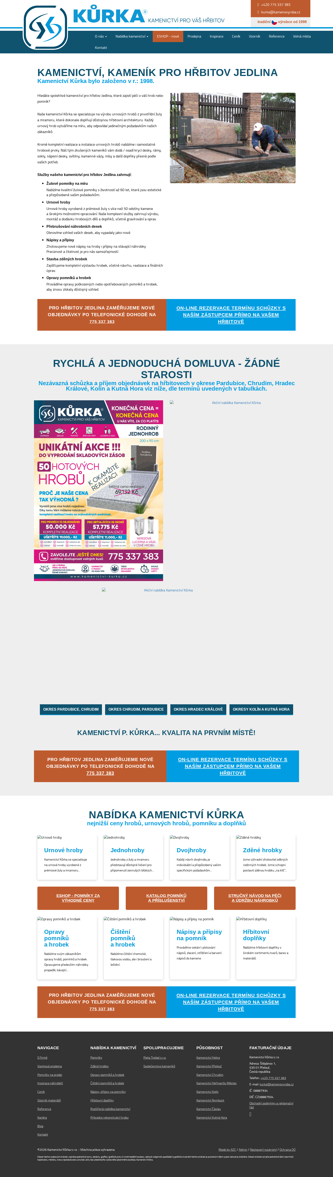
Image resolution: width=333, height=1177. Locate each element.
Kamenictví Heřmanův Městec (216, 1083)
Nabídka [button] (130, 36)
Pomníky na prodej (49, 1074)
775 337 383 (102, 321)
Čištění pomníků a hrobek (107, 1083)
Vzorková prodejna (49, 1066)
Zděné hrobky (99, 1066)
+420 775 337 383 (273, 1078)
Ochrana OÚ (288, 1149)
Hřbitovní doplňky (102, 1100)
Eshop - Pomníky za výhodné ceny (78, 898)
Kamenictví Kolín (207, 1091)
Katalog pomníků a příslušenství (166, 898)
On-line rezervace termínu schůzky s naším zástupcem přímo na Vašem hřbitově (231, 314)
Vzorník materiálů (49, 1100)
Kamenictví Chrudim (209, 1074)
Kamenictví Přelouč (209, 1066)
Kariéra (42, 1117)
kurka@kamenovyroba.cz (277, 1084)
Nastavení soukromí (263, 1149)
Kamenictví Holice (208, 1057)
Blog (40, 1126)
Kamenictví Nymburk (210, 1100)
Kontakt (101, 48)
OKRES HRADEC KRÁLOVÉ (198, 709)
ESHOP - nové (168, 36)
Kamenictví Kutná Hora (211, 1117)
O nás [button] (100, 36)
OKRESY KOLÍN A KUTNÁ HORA (261, 709)
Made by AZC (227, 1149)
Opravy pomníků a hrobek (107, 1074)
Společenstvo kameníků (159, 1066)
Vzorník (254, 36)
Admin (243, 1149)
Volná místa (302, 36)
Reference (277, 36)
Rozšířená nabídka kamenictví (110, 1109)
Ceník (236, 36)
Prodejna (194, 36)
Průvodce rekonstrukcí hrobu (109, 1117)
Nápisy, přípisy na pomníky (108, 1091)
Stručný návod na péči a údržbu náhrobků (254, 898)
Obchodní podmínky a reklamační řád (271, 1105)
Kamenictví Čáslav (208, 1109)
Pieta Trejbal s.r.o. (154, 1057)
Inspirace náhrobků (50, 1083)
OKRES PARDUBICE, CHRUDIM (71, 709)
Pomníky (96, 1057)
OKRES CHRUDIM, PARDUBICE (136, 709)
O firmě (42, 1057)
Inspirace (216, 36)
